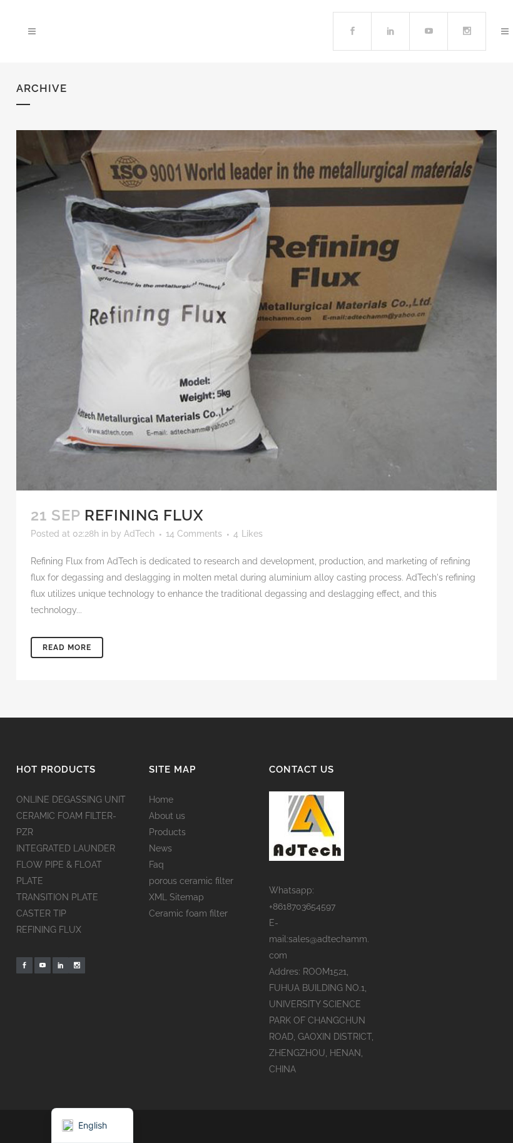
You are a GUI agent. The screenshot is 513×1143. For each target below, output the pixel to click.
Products (167, 832)
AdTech (139, 534)
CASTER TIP (41, 913)
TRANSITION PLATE (57, 897)
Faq (156, 865)
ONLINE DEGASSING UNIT (71, 800)
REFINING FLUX (48, 930)
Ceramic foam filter (188, 913)
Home (161, 800)
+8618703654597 (302, 907)
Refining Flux (143, 515)
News (160, 848)
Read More (67, 647)
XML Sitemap (176, 897)
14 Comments (194, 534)
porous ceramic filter (191, 881)
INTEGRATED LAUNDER (65, 848)
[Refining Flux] (256, 310)
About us (167, 816)
